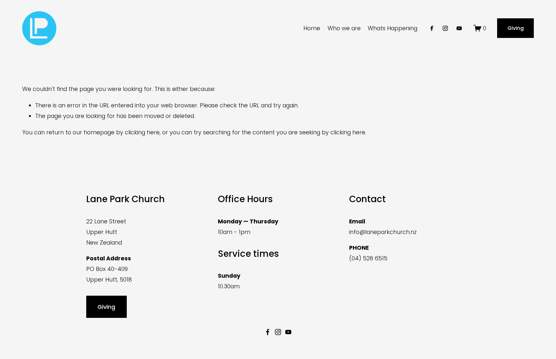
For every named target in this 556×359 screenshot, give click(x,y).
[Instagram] (445, 28)
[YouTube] (459, 28)
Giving (515, 28)
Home (311, 28)
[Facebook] (432, 28)
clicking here (142, 132)
